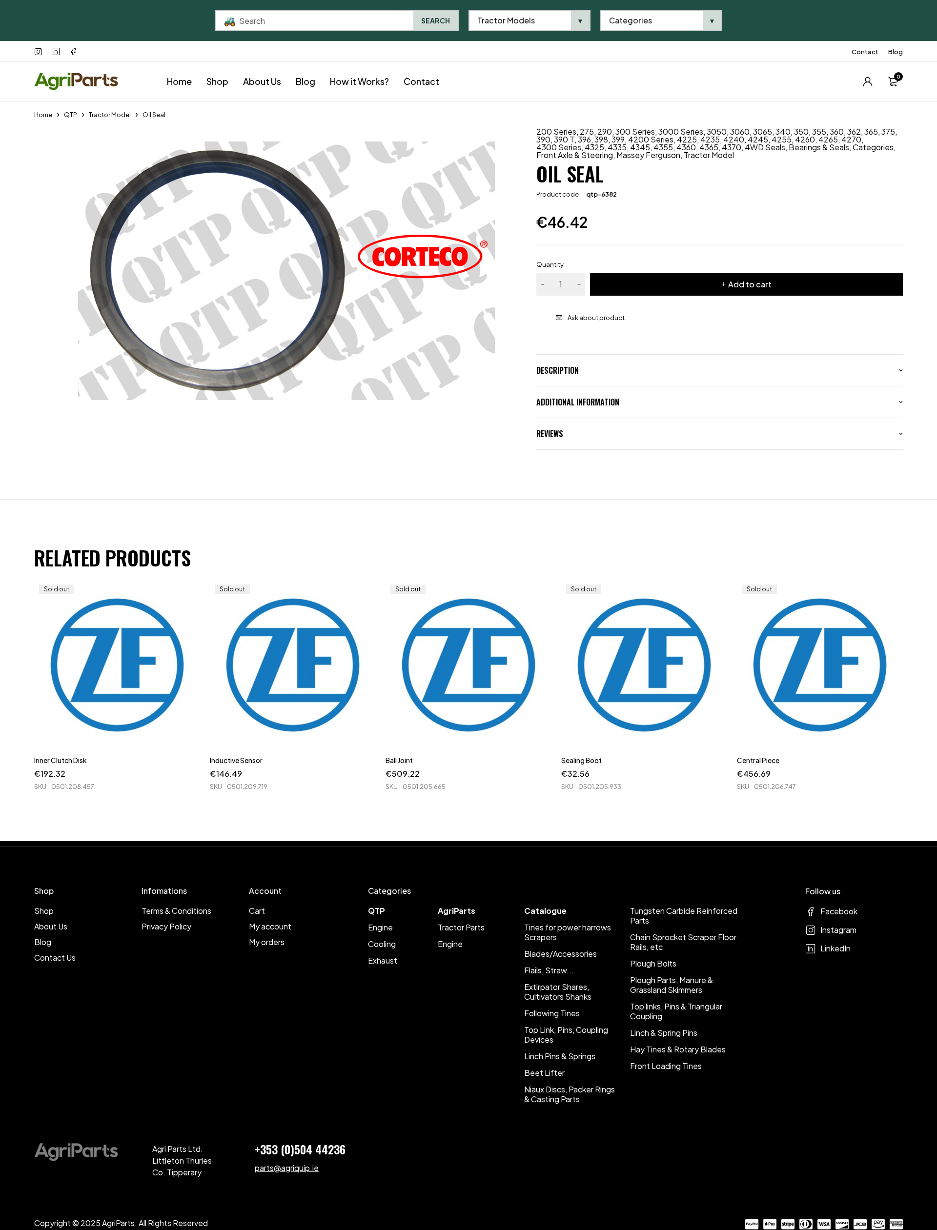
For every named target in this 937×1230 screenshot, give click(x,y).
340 (783, 132)
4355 (663, 147)
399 (618, 139)
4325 (594, 147)
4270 (851, 139)
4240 (733, 139)
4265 (828, 139)
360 (837, 132)
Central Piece (758, 760)
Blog (895, 52)
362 (854, 132)
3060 (740, 132)
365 (871, 132)
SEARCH (435, 20)
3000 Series (680, 132)
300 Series (635, 132)
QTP (70, 115)
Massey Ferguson (648, 155)
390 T (564, 139)
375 (888, 132)
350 (801, 132)
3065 (762, 132)
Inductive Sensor (236, 760)
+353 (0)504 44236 (300, 1149)
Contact (865, 52)
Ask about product (596, 318)
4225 (687, 139)
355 (819, 132)
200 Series (556, 132)
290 (604, 132)
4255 (782, 139)
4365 (708, 147)
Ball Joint (399, 760)
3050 (717, 132)
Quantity (550, 264)
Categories (873, 147)
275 (587, 132)
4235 (710, 139)
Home (43, 115)
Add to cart (750, 284)
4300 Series (558, 147)
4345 (640, 147)
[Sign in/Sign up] (867, 81)
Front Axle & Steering (574, 155)
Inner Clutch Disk (60, 760)
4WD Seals (765, 147)
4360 (686, 147)
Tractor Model (110, 115)
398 (601, 139)
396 (584, 139)
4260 (805, 139)
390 (543, 139)
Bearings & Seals (819, 147)
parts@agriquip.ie (287, 1168)
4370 (731, 147)
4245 (758, 139)
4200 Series (650, 139)
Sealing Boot (581, 760)
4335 (617, 147)
